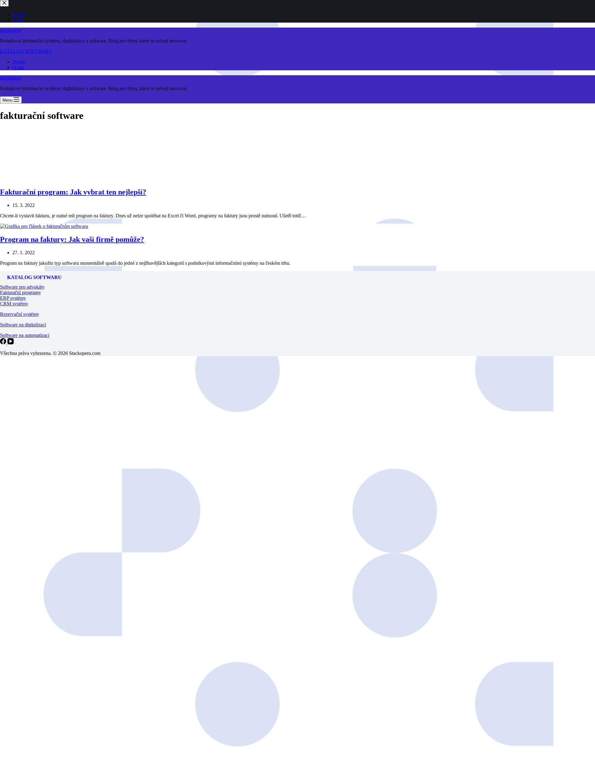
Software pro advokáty (22, 287)
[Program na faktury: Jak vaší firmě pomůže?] (44, 226)
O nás (18, 67)
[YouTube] (10, 342)
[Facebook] (3, 342)
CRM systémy (14, 303)
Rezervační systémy (19, 314)
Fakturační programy (20, 292)
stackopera (10, 30)
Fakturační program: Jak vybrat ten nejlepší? (73, 192)
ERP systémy (13, 298)
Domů (18, 61)
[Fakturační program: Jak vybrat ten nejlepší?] (46, 178)
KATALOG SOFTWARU (26, 51)
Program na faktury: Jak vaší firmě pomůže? (72, 239)
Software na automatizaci (24, 335)
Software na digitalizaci (23, 324)
